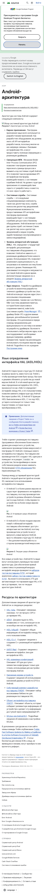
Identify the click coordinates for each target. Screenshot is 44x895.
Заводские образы (9, 792)
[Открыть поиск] (27, 2)
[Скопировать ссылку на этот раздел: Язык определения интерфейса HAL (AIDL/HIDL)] (4, 366)
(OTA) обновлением (23, 468)
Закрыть (22, 37)
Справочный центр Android (12, 842)
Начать (22, 45)
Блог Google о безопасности (13, 821)
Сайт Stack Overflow (10, 861)
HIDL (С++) (11, 640)
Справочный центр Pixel (11, 846)
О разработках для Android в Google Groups (19, 829)
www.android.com (9, 854)
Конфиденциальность (12, 881)
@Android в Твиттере (10, 810)
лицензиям (20, 757)
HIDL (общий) (12, 630)
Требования (6, 781)
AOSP (4, 86)
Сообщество (27, 874)
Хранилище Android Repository (13, 777)
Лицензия (27, 877)
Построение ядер (14, 348)
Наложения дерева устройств (20, 675)
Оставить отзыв (29, 881)
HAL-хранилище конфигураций (20, 659)
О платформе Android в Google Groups (17, 825)
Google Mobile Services (10, 858)
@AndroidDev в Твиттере (11, 814)
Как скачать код (8, 785)
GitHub (4, 800)
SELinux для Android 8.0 (17, 716)
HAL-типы (11, 610)
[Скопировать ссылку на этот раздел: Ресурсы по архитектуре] (38, 597)
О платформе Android (10, 874)
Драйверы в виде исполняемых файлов (16, 796)
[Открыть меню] (3, 3)
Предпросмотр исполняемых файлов (16, 789)
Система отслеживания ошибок (14, 865)
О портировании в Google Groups (14, 833)
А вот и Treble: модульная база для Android (23, 425)
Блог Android (7, 817)
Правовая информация (12, 877)
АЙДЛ (9, 620)
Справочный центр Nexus (11, 850)
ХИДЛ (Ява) (12, 649)
